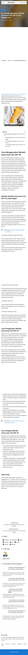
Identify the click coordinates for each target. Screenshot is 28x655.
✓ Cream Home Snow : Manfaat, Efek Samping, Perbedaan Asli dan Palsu (16, 601)
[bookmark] (25, 2)
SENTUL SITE (5, 20)
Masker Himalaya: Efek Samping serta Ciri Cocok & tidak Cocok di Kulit (16, 611)
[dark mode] (23, 2)
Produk (10, 479)
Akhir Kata (8, 146)
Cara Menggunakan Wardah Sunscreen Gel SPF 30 (13, 94)
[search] (20, 2)
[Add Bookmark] (10, 20)
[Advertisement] (14, 44)
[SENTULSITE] (5, 2)
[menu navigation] (3, 2)
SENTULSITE (11, 2)
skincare (3, 10)
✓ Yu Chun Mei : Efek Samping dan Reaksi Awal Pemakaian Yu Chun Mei (16, 579)
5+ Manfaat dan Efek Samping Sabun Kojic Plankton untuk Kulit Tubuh (16, 568)
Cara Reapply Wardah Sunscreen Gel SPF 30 (15, 144)
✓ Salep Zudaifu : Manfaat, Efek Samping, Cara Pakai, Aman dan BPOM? (15, 591)
